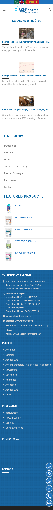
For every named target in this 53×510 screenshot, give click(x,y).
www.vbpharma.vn (24, 320)
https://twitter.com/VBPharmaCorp (31, 325)
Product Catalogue (13, 173)
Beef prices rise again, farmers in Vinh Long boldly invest (25, 42)
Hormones (10, 379)
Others (8, 394)
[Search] (50, 9)
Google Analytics (14, 427)
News (7, 159)
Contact (8, 187)
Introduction (10, 145)
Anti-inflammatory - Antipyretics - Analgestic (28, 364)
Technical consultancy (15, 166)
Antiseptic (10, 384)
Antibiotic (10, 349)
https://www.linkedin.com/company (23, 334)
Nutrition (9, 354)
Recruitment (10, 180)
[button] (4, 9)
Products (8, 152)
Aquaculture (11, 359)
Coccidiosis (11, 374)
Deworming (11, 369)
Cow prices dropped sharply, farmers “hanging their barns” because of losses (26, 109)
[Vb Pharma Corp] (26, 9)
